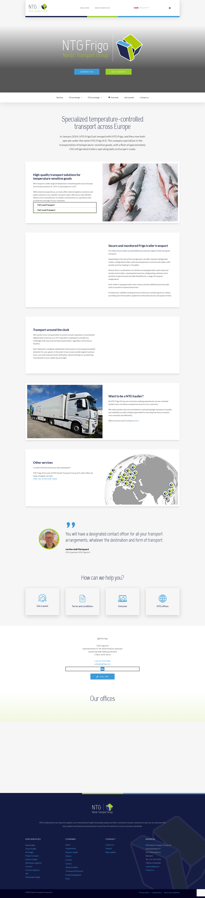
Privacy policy (144, 892)
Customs (28, 866)
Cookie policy (157, 892)
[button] (64, 205)
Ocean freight (30, 849)
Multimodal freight (32, 877)
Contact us (150, 870)
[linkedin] (102, 669)
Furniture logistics (32, 870)
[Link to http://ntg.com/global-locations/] (170, 8)
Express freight (31, 859)
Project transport (32, 856)
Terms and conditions (172, 892)
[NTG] (38, 4)
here (137, 420)
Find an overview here (45, 479)
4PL (26, 874)
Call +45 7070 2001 (103, 661)
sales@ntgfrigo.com (102, 664)
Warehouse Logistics (33, 863)
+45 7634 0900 (155, 859)
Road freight (30, 845)
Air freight (29, 852)
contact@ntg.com (152, 866)
